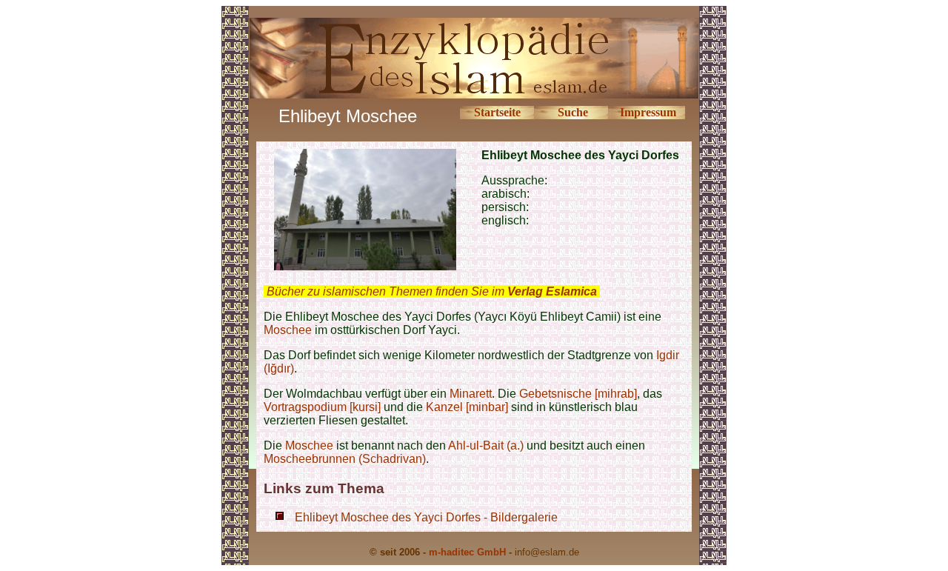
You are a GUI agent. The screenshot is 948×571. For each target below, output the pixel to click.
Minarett (471, 393)
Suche (573, 112)
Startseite (497, 112)
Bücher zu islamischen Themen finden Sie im (432, 291)
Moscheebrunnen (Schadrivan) (345, 459)
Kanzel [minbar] (467, 407)
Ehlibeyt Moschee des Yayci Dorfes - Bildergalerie (426, 517)
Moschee (288, 330)
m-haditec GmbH (467, 552)
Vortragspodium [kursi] (322, 407)
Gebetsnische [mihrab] (578, 393)
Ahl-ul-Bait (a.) (487, 445)
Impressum (648, 112)
